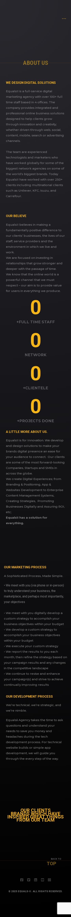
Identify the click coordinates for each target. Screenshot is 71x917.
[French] (50, 15)
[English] (49, 15)
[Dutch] (47, 15)
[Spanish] (57, 15)
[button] (8, 833)
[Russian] (56, 15)
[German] (51, 15)
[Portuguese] (54, 15)
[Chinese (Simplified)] (46, 15)
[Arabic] (44, 15)
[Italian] (53, 15)
